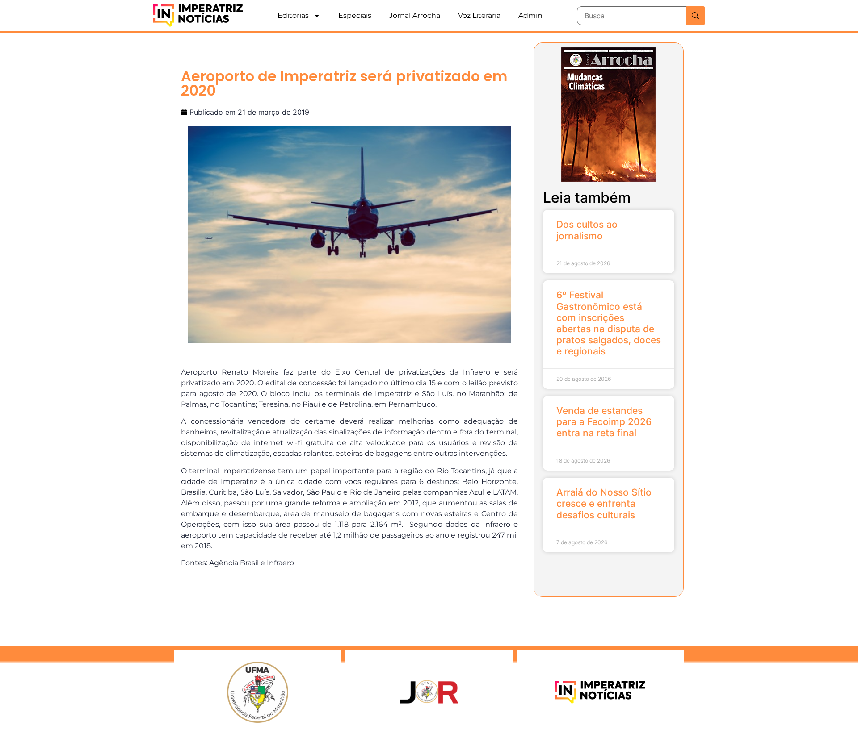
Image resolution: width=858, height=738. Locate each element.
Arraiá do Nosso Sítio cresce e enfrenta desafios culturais (604, 503)
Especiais (354, 15)
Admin (530, 15)
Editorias (293, 15)
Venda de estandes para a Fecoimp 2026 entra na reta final (604, 421)
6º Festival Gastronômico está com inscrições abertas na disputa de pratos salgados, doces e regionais (608, 323)
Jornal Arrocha (414, 15)
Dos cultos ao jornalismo (587, 230)
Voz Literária (479, 15)
